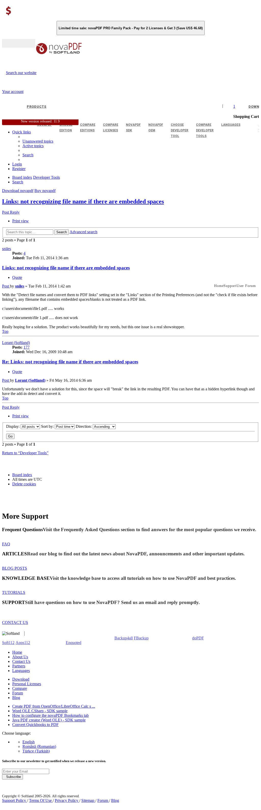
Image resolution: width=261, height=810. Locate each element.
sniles (6, 248)
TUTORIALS (13, 592)
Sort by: (48, 426)
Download (20, 679)
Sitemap (88, 800)
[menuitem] (33, 146)
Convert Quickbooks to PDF (35, 724)
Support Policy (14, 800)
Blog (16, 697)
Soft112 (8, 642)
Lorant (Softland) (16, 342)
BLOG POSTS (14, 568)
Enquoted (73, 642)
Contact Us (21, 661)
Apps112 (23, 642)
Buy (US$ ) (18, 43)
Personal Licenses (26, 684)
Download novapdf (17, 190)
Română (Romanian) (39, 746)
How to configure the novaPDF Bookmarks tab (50, 715)
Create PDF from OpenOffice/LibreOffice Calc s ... (53, 706)
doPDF (198, 638)
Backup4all (123, 638)
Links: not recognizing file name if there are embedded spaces (83, 201)
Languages (21, 670)
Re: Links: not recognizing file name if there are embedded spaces (70, 361)
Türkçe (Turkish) (36, 751)
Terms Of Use (41, 800)
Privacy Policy (67, 800)
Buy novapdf (45, 190)
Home (17, 652)
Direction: (84, 426)
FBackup (141, 638)
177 (26, 347)
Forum (17, 693)
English (28, 742)
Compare (19, 688)
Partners (18, 666)
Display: (13, 426)
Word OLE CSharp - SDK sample (40, 711)
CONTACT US (15, 622)
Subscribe (12, 777)
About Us (20, 657)
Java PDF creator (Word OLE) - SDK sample (49, 720)
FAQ (6, 544)
